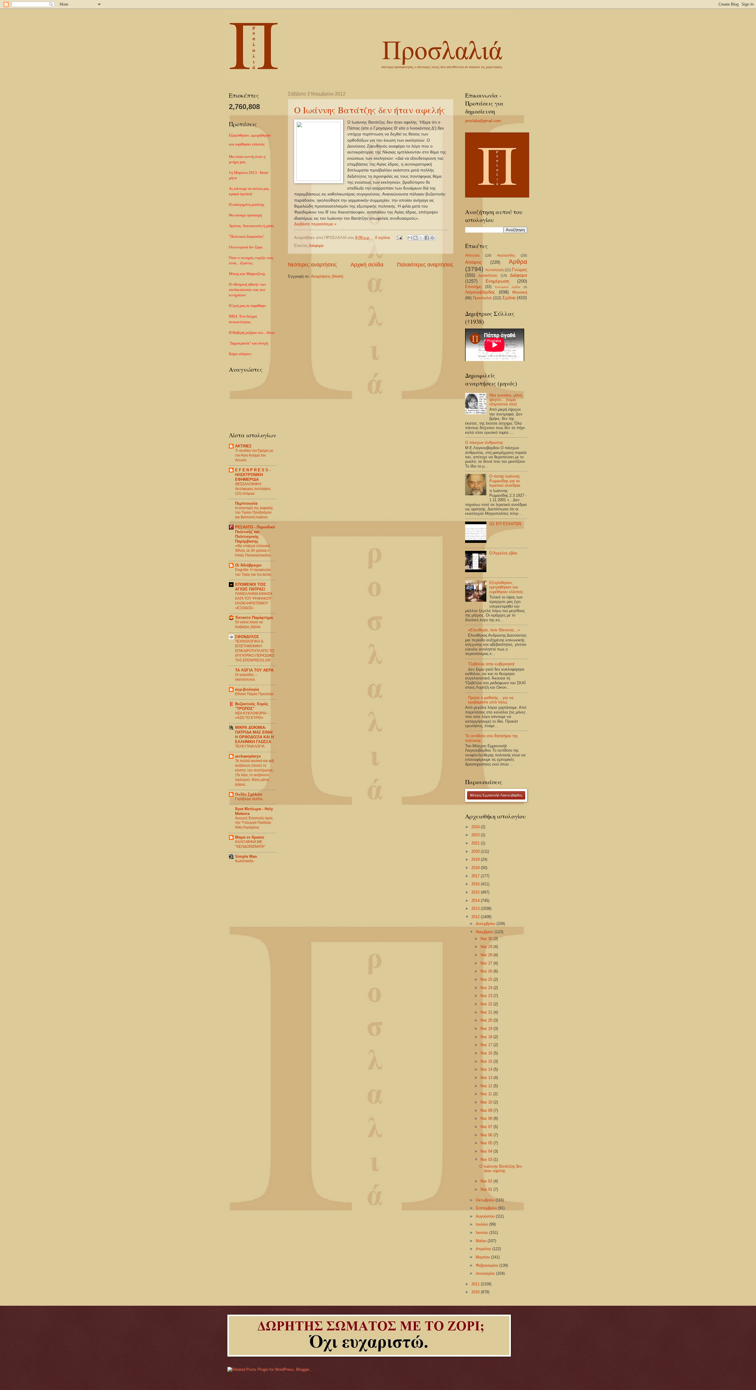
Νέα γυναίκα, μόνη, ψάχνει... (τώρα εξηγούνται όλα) (506, 400)
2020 (476, 851)
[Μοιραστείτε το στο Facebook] (427, 238)
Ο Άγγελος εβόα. (503, 553)
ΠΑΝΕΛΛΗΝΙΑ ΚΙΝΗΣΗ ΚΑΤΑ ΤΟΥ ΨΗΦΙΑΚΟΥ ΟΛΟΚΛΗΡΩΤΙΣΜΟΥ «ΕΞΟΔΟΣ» (253, 601)
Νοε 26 (486, 971)
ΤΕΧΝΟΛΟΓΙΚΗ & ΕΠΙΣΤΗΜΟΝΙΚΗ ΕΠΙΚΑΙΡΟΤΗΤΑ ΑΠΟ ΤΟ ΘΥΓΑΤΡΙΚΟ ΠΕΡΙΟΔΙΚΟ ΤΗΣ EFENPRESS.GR (254, 650)
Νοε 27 (486, 963)
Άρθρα (518, 261)
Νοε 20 (486, 1020)
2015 (476, 892)
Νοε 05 (486, 1143)
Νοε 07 (486, 1126)
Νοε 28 (486, 955)
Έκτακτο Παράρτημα (254, 617)
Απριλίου (484, 1249)
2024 (476, 827)
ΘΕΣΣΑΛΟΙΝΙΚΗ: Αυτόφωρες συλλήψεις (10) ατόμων (253, 489)
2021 (476, 843)
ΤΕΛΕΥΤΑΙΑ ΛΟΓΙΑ (250, 746)
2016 (476, 884)
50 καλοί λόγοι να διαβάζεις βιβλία (249, 624)
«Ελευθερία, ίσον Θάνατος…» (494, 630)
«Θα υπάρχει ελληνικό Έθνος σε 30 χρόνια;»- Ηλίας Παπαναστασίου (253, 550)
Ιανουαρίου (486, 1273)
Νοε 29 (486, 946)
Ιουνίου (482, 1232)
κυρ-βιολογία (247, 689)
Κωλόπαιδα (244, 861)
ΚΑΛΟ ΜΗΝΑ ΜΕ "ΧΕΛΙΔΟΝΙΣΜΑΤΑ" (250, 844)
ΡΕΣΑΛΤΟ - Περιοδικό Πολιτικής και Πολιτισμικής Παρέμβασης (255, 534)
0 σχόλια (382, 237)
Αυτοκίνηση (494, 270)
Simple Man (246, 856)
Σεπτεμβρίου (487, 1208)
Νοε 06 (486, 1135)
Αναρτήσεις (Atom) (327, 276)
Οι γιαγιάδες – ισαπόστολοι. (246, 677)
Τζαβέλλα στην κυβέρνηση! (491, 664)
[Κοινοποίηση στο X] (421, 238)
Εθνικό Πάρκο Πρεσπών (254, 694)
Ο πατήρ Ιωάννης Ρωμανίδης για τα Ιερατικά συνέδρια (504, 481)
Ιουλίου (482, 1224)
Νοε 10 (486, 1102)
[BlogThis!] (415, 238)
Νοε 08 (486, 1118)
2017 (476, 876)
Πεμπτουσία (246, 503)
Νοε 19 (486, 1028)
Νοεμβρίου (485, 932)
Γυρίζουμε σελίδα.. (249, 799)
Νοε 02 (486, 1181)
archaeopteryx (248, 756)
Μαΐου (482, 1241)
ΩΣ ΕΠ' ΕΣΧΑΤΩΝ (505, 524)
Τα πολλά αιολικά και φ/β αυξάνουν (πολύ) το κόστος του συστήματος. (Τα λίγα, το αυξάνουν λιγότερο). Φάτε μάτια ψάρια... (254, 773)
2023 (476, 835)
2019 (476, 859)
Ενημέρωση (497, 281)
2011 (476, 1284)
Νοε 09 (486, 1110)
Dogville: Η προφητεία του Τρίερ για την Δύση (253, 572)
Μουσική (519, 292)
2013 (476, 908)
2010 (476, 1292)
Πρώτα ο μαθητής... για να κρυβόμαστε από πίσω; (491, 699)
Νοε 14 (486, 1069)
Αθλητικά (472, 255)
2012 (476, 917)
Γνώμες (519, 269)
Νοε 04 (486, 1151)
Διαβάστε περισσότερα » (315, 224)
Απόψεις (473, 262)
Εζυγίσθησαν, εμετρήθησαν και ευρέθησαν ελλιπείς (506, 587)
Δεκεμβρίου (486, 923)
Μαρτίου (483, 1257)
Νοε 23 (486, 995)
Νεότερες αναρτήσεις (312, 265)
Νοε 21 (486, 1012)
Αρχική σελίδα (367, 265)
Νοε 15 (486, 1061)
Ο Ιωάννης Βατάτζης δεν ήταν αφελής (369, 110)
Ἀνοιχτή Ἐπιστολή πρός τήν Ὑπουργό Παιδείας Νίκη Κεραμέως (254, 823)
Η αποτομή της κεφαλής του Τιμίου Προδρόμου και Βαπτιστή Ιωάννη (254, 513)
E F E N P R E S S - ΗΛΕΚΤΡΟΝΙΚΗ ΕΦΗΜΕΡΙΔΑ (253, 475)
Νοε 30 (486, 938)
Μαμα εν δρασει (249, 837)
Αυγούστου (486, 1216)
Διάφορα (316, 245)
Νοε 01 (486, 1189)
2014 (476, 900)
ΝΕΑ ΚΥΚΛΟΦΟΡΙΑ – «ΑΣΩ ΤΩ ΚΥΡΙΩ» (252, 715)
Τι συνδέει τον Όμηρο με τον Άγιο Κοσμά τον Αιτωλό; (254, 455)
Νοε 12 (486, 1086)
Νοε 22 (486, 1004)
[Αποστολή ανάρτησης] (399, 237)
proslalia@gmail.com (483, 121)
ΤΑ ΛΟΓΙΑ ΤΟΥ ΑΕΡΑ (254, 670)
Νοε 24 (486, 988)
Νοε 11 (486, 1094)
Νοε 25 (486, 979)
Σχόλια (509, 297)
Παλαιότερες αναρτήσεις (425, 265)
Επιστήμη (473, 286)
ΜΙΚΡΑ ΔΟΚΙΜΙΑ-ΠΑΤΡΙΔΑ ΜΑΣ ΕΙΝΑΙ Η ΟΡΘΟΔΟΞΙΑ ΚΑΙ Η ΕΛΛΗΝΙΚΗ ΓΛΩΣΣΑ (254, 734)
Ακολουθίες (506, 255)
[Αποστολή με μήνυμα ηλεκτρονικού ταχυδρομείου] (410, 238)
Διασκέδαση (487, 275)
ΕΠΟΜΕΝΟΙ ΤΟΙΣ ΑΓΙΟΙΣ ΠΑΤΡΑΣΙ (250, 586)
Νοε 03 (486, 1159)
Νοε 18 (486, 1037)
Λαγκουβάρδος (480, 291)
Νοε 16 (486, 1053)
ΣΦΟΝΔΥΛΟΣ (247, 637)
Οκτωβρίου (486, 1200)
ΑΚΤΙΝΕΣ (243, 446)
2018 (476, 867)
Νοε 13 (486, 1077)
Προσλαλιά (482, 298)
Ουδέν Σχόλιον (248, 794)
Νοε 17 (486, 1045)
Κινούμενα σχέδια (507, 287)
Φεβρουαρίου (487, 1265)
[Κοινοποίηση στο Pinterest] (432, 238)
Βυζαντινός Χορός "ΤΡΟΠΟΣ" (251, 706)
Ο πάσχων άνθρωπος (484, 442)
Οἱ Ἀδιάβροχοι (248, 565)
